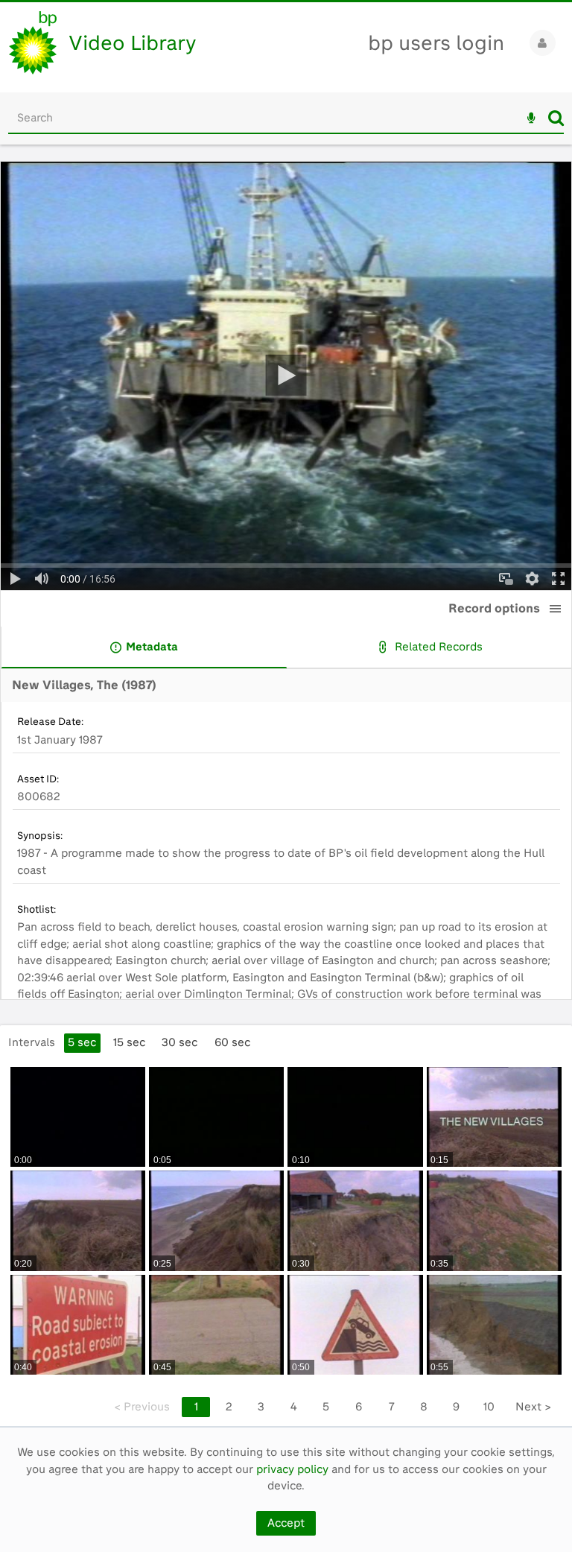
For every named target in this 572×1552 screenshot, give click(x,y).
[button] (555, 608)
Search (556, 118)
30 (179, 1042)
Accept (286, 1523)
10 (489, 1406)
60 (232, 1042)
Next (533, 1406)
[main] (286, 793)
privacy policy (292, 1469)
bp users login (436, 43)
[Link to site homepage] (32, 42)
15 (129, 1042)
